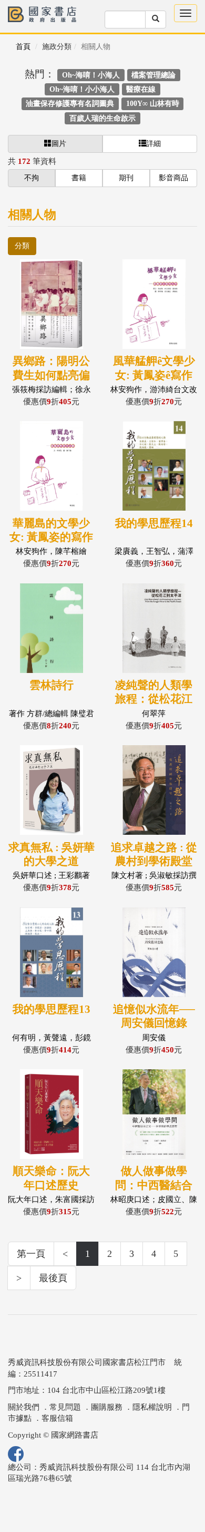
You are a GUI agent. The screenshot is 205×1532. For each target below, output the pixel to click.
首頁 (23, 47)
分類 (22, 246)
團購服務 (106, 1407)
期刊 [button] (126, 178)
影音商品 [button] (173, 178)
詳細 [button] (153, 144)
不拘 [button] (31, 178)
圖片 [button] (59, 144)
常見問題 (65, 1407)
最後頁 (53, 1278)
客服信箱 (57, 1418)
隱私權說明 (152, 1407)
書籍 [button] (78, 178)
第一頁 (31, 1253)
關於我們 (23, 1407)
